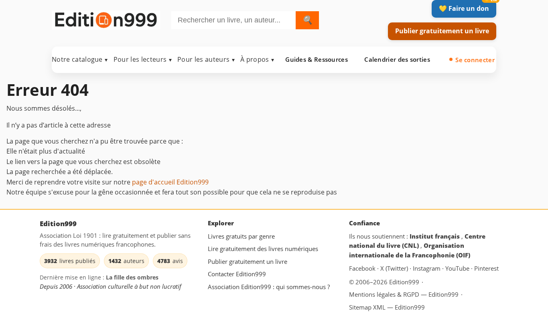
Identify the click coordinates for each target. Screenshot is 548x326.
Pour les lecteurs (143, 59)
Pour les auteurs (206, 59)
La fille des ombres (132, 277)
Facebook (363, 269)
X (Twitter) (395, 269)
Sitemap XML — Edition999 (387, 307)
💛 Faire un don (464, 8)
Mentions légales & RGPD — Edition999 (404, 294)
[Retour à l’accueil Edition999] (106, 18)
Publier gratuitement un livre (442, 30)
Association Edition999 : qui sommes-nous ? (269, 287)
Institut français (435, 236)
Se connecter (475, 60)
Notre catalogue (80, 59)
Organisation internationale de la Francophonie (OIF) (409, 250)
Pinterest (486, 269)
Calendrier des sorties (397, 59)
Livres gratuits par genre (241, 236)
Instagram (427, 269)
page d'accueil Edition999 (170, 182)
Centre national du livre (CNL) (417, 241)
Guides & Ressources (316, 59)
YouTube (458, 269)
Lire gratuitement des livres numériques (263, 249)
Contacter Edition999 (237, 274)
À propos (257, 59)
